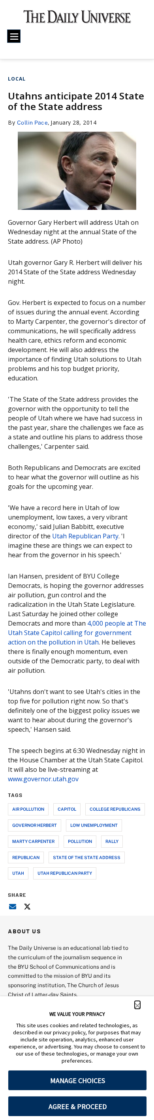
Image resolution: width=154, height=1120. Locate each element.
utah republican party (65, 873)
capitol (67, 809)
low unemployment (94, 825)
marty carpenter (33, 841)
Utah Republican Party (85, 536)
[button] (137, 1005)
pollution (80, 841)
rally (111, 841)
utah (18, 873)
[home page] (77, 19)
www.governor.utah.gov (43, 779)
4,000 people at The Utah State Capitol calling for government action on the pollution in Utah (77, 632)
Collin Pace (32, 122)
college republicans (115, 809)
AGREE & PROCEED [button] (78, 1106)
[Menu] (14, 36)
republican (25, 857)
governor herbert (34, 825)
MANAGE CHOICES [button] (77, 1080)
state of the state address (86, 857)
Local (17, 78)
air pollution (28, 809)
